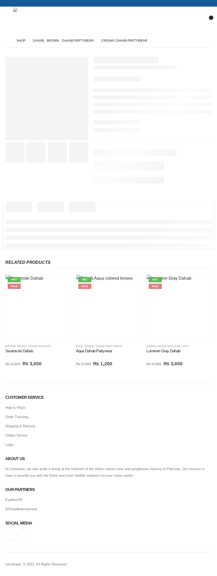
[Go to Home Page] (7, 41)
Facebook (11, 536)
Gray (185, 346)
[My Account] (193, 20)
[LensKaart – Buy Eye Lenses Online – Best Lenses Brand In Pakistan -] (28, 20)
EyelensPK (13, 500)
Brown (10, 346)
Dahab (21, 346)
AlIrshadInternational (21, 509)
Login (9, 445)
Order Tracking (16, 417)
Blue (79, 346)
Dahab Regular (39, 346)
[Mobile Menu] (9, 20)
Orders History (16, 435)
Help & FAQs (15, 408)
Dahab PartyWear (109, 346)
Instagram (24, 536)
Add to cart (61, 283)
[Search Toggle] (180, 20)
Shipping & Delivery (20, 426)
